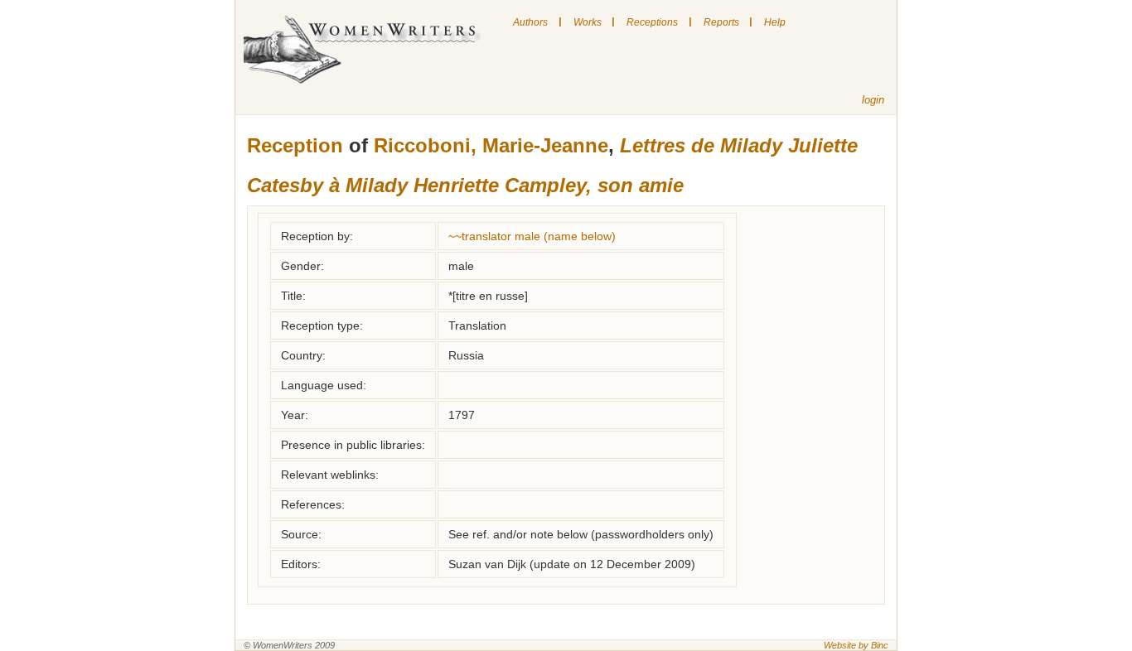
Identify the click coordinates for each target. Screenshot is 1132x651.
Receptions (652, 22)
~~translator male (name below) (532, 236)
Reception (295, 145)
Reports (721, 22)
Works (587, 22)
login (873, 100)
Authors (530, 22)
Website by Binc (856, 645)
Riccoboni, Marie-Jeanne (491, 145)
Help (775, 22)
